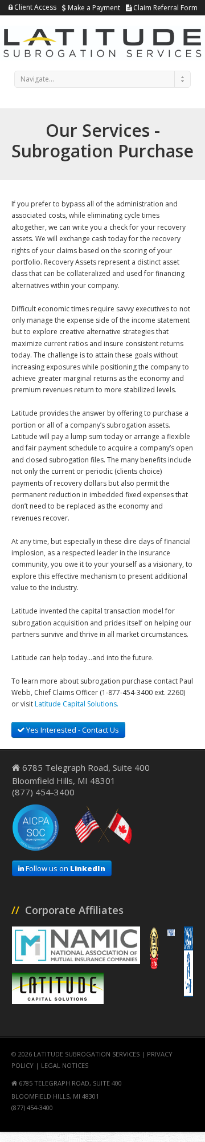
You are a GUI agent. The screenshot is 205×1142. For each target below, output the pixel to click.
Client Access (34, 7)
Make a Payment (93, 8)
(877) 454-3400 (43, 792)
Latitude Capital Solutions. (76, 704)
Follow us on (64, 868)
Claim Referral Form (165, 8)
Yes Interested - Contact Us (71, 730)
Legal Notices (64, 1065)
